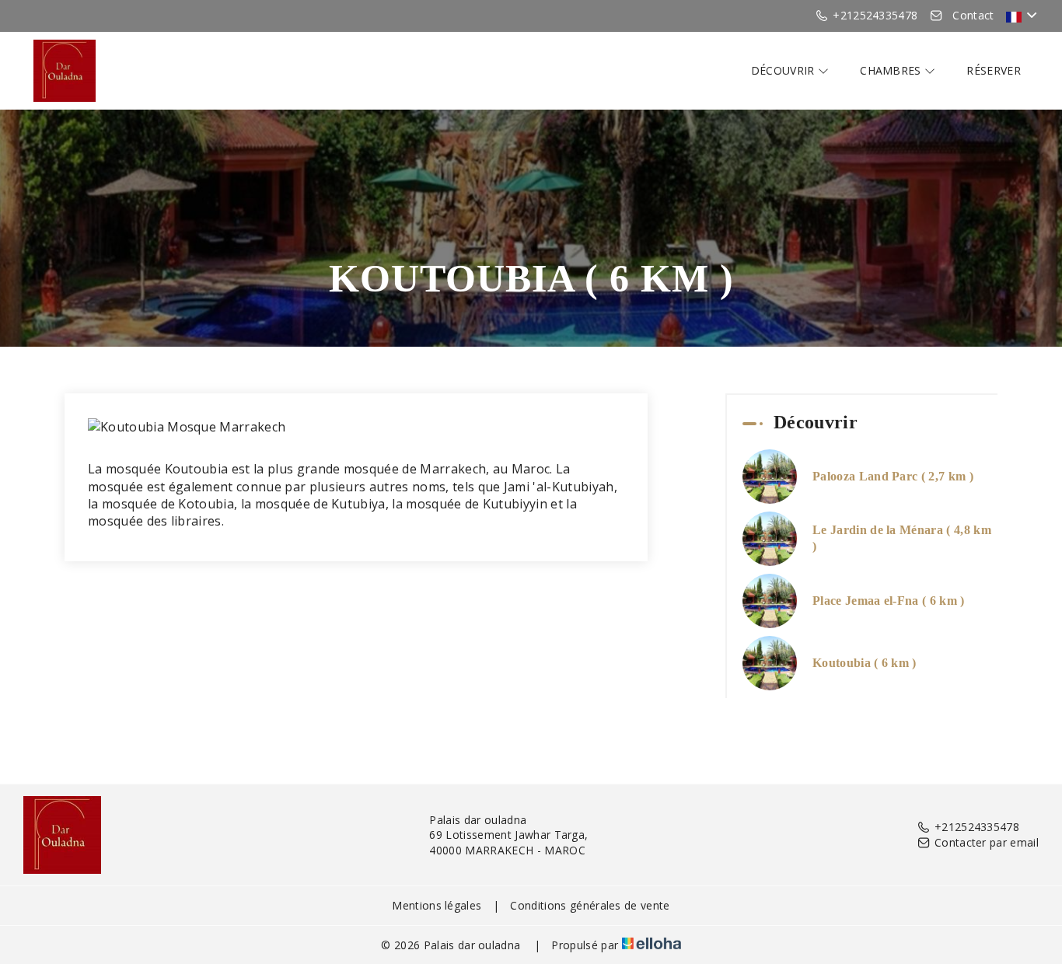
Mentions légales (436, 905)
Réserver (993, 70)
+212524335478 (976, 826)
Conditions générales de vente (589, 905)
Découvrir (784, 70)
